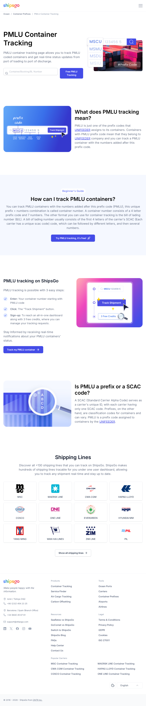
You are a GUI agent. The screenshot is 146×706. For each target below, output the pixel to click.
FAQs (54, 640)
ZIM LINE (91, 539)
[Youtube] (30, 628)
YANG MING (20, 539)
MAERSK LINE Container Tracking (116, 663)
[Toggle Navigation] (141, 5)
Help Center (57, 645)
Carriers (103, 591)
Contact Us (57, 650)
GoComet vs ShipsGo (62, 624)
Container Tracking (61, 586)
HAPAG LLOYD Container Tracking (116, 668)
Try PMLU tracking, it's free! (71, 238)
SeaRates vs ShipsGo (62, 619)
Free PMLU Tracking (71, 73)
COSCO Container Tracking (66, 673)
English (124, 685)
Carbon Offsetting (61, 601)
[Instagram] (23, 628)
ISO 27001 (104, 640)
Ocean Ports (105, 586)
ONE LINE (55, 518)
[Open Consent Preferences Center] (113, 685)
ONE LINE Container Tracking (114, 673)
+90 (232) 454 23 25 (17, 603)
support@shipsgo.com (17, 622)
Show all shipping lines (71, 553)
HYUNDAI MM (126, 518)
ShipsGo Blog (58, 635)
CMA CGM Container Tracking (67, 668)
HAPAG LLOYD (126, 496)
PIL (126, 539)
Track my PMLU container (21, 349)
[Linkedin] (4, 628)
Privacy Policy (106, 624)
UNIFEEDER (82, 130)
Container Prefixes (109, 596)
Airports (103, 601)
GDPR (102, 630)
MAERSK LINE (55, 496)
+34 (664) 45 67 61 (16, 615)
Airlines (103, 606)
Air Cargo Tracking (61, 596)
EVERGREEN (91, 518)
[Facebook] (17, 628)
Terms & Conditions (109, 619)
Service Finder (58, 591)
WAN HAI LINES (55, 539)
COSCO (20, 518)
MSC (20, 496)
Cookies (103, 635)
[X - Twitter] (11, 628)
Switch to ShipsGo (61, 630)
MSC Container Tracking (64, 663)
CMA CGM (91, 496)
